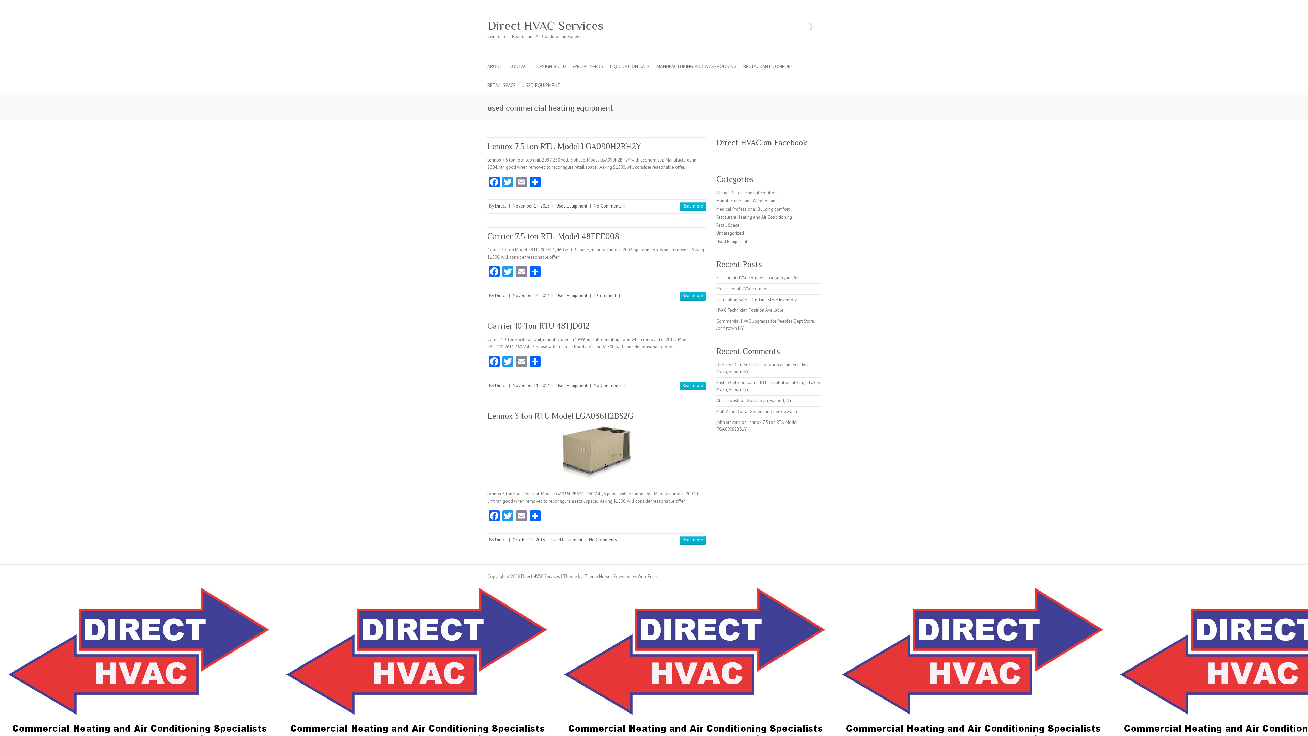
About (494, 66)
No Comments (608, 206)
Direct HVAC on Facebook (761, 142)
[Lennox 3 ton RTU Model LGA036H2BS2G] (596, 453)
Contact (519, 66)
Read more (693, 206)
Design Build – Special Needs (569, 66)
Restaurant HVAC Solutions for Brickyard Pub (758, 278)
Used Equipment (541, 85)
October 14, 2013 (529, 540)
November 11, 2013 (531, 385)
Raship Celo (727, 382)
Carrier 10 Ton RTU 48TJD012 (538, 326)
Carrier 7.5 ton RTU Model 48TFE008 (553, 236)
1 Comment (605, 295)
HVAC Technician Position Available (749, 310)
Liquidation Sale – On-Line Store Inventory (756, 300)
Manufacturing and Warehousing (696, 66)
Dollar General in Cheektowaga (766, 411)
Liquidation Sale (630, 66)
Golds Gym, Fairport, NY (769, 400)
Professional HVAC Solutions (743, 289)
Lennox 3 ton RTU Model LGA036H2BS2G (560, 415)
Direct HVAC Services (545, 25)
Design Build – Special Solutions (747, 193)
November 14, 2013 (531, 206)
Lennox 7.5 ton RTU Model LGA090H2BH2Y (564, 146)
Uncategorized (730, 233)
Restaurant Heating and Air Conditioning (754, 217)
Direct (500, 206)
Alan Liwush (727, 400)
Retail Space (501, 85)
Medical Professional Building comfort (753, 209)
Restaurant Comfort (768, 66)
